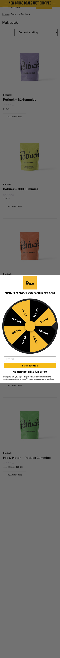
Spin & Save (30, 365)
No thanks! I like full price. (30, 371)
